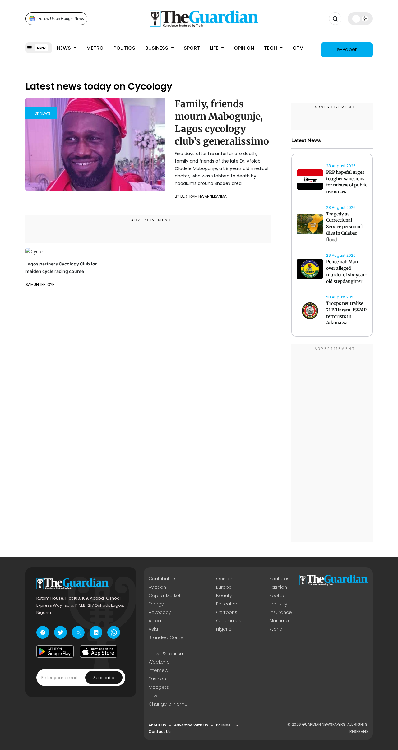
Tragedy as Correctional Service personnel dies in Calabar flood (344, 226)
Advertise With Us (191, 725)
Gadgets (159, 687)
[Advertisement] (332, 444)
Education (227, 604)
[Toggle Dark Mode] (360, 18)
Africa (155, 621)
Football (279, 595)
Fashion (278, 587)
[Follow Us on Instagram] (78, 632)
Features (279, 579)
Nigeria (224, 629)
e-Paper (346, 49)
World (276, 629)
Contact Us (160, 731)
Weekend (159, 662)
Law (153, 695)
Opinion (244, 48)
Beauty (224, 595)
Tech (271, 48)
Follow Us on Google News (61, 18)
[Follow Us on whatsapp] (113, 632)
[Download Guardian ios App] (98, 651)
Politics (124, 48)
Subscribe (103, 677)
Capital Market (165, 595)
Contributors (163, 579)
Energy (156, 604)
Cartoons (226, 612)
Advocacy (160, 612)
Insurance (281, 612)
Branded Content (168, 637)
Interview (158, 670)
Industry (278, 604)
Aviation (157, 587)
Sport (192, 48)
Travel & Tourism (167, 654)
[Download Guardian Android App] (55, 651)
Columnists (228, 621)
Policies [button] (223, 725)
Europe (224, 587)
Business (157, 48)
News (64, 48)
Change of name (168, 704)
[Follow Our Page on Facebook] (42, 632)
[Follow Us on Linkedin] (96, 632)
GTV (298, 48)
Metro (95, 48)
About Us (157, 725)
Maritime (279, 621)
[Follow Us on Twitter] (60, 632)
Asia (153, 629)
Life (215, 48)
